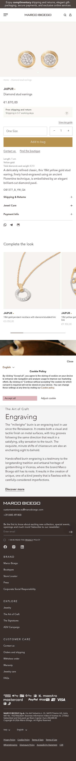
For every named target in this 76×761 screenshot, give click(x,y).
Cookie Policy (23, 740)
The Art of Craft (11, 614)
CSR (61, 745)
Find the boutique (30, 151)
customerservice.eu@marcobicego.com (23, 510)
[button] (9, 367)
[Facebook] (5, 547)
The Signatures (11, 621)
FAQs (6, 678)
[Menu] (6, 15)
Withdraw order (11, 659)
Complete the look (19, 244)
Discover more (14, 489)
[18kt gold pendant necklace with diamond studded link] (32, 280)
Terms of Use (51, 740)
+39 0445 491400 (12, 515)
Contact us (10, 151)
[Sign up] (70, 532)
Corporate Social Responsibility (20, 589)
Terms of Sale (37, 740)
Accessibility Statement (47, 745)
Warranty (8, 665)
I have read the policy (24, 540)
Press (6, 583)
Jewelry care (10, 672)
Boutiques (9, 570)
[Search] (62, 15)
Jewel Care (10, 205)
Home (6, 80)
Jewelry (7, 608)
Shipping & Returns (15, 197)
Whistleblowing (10, 745)
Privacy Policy (9, 740)
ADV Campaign (12, 627)
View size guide (65, 123)
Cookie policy (47, 388)
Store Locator (10, 576)
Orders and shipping (14, 652)
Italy (5, 730)
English (20, 730)
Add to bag (38, 142)
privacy (29, 540)
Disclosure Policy (27, 745)
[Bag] (70, 15)
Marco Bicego (11, 563)
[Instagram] (14, 547)
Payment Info (11, 214)
